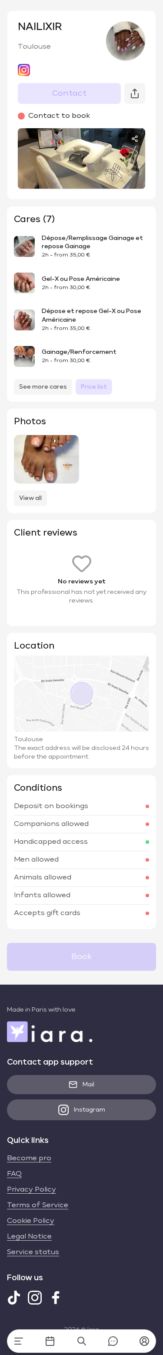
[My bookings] (50, 1341)
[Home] (18, 1341)
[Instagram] (35, 1298)
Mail (88, 1085)
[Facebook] (56, 1298)
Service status (33, 1252)
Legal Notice (29, 1236)
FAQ (14, 1174)
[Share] (135, 139)
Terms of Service (37, 1205)
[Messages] (113, 1341)
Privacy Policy (31, 1189)
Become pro (29, 1158)
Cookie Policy (30, 1221)
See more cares (43, 387)
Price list (94, 387)
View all (30, 498)
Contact (69, 93)
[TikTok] (14, 1298)
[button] (144, 1341)
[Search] (81, 1341)
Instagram (89, 1110)
